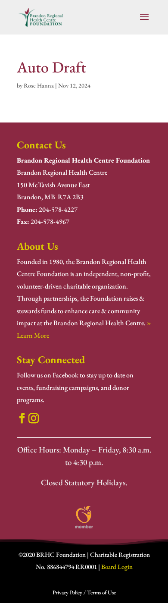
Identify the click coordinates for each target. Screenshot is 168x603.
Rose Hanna (39, 85)
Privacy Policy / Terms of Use (84, 592)
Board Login (117, 566)
